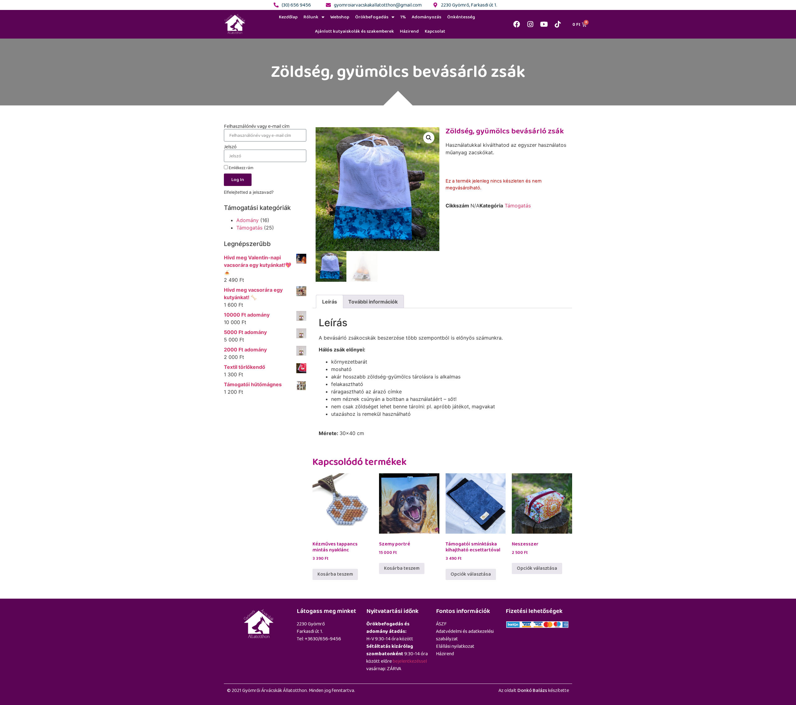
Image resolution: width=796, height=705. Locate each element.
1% (403, 17)
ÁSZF (441, 624)
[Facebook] (517, 24)
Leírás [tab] (329, 302)
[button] (428, 137)
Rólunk (310, 17)
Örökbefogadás (371, 17)
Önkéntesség (461, 17)
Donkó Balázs (532, 690)
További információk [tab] (373, 302)
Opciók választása (471, 574)
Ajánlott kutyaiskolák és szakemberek (354, 31)
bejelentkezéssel (410, 661)
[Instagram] (530, 24)
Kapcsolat (435, 31)
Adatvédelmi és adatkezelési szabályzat (465, 635)
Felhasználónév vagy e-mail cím (256, 126)
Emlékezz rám (240, 167)
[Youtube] (544, 24)
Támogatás (249, 228)
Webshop (339, 17)
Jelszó (230, 147)
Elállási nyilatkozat (455, 646)
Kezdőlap (288, 17)
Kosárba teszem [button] (335, 574)
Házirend (409, 31)
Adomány (247, 220)
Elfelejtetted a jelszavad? (249, 192)
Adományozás (426, 17)
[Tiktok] (558, 24)
